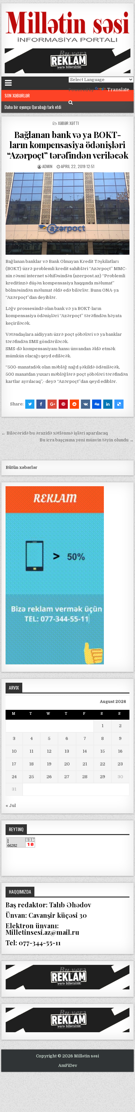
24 (14, 776)
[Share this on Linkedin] (107, 404)
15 (102, 751)
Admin (47, 166)
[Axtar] (70, 102)
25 (31, 776)
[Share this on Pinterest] (63, 404)
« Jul (11, 805)
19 (49, 763)
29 (102, 776)
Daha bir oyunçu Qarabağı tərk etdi (33, 107)
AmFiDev (67, 1065)
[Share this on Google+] (52, 404)
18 (31, 763)
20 (67, 763)
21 (85, 763)
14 (85, 751)
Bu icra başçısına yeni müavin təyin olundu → (87, 439)
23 (120, 763)
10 (14, 751)
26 (49, 776)
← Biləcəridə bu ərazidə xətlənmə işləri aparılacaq (54, 433)
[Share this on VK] (85, 404)
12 (49, 751)
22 (102, 763)
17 (14, 763)
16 (120, 751)
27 (66, 776)
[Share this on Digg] (96, 404)
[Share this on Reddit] (74, 404)
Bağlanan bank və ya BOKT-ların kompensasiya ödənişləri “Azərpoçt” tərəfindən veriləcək (67, 145)
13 (67, 751)
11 (31, 751)
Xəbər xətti (68, 123)
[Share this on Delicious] (119, 404)
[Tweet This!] (29, 404)
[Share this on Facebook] (41, 404)
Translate (118, 89)
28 (84, 776)
